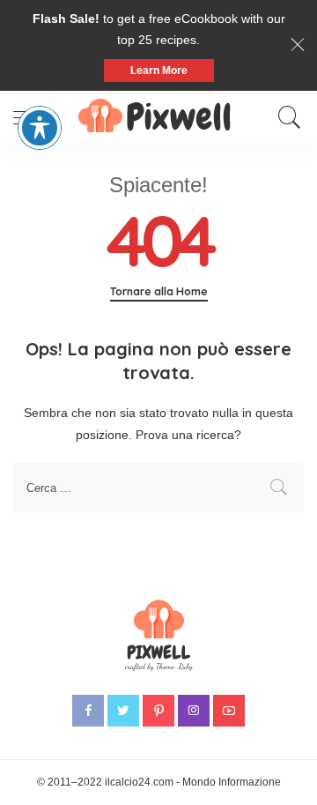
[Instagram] (194, 711)
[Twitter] (123, 711)
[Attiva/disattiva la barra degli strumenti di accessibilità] (39, 128)
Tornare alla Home (159, 291)
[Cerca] (285, 117)
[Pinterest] (158, 711)
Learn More (159, 70)
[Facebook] (88, 711)
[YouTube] (229, 711)
